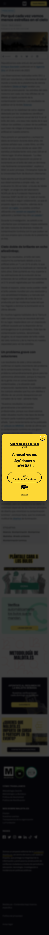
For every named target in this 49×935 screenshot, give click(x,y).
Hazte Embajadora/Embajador (25, 477)
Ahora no (24, 495)
